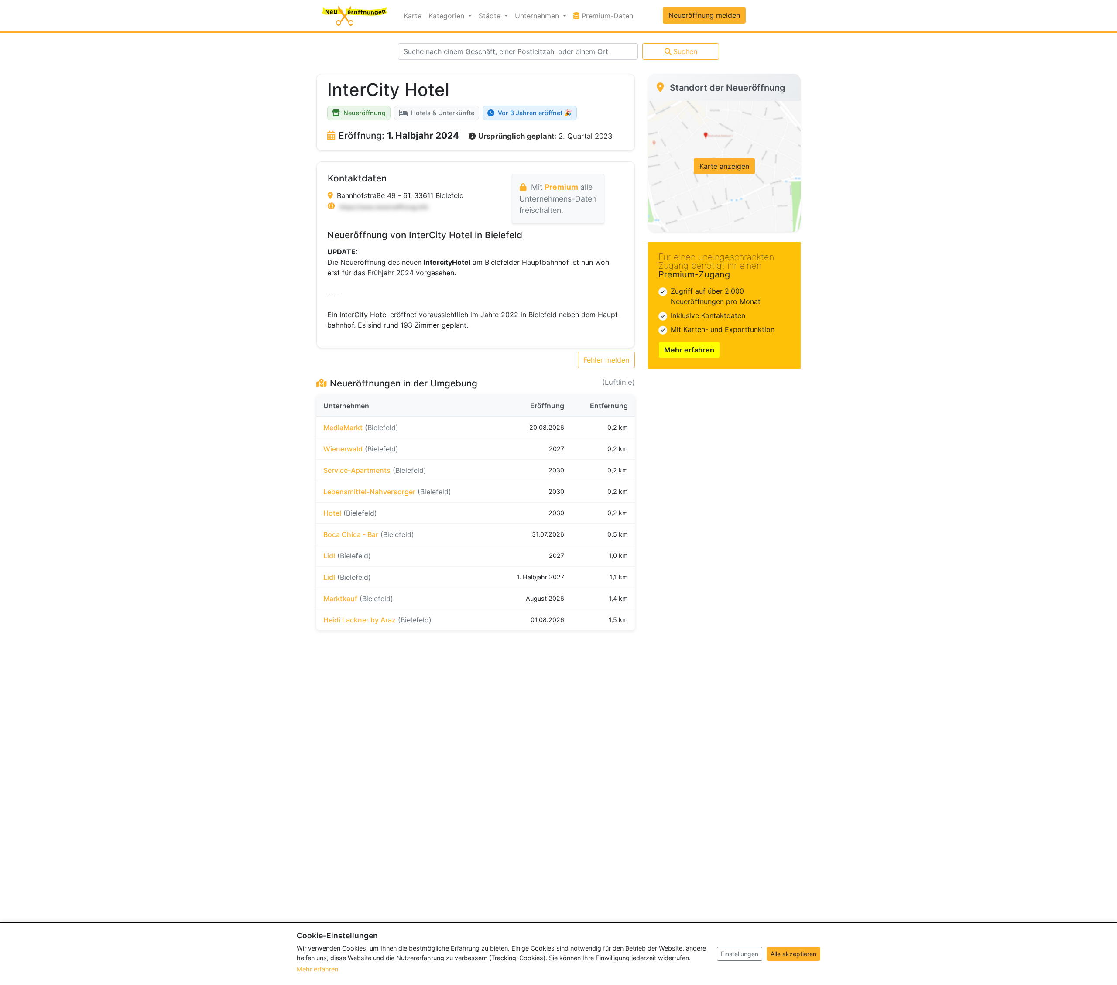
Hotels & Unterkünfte (442, 112)
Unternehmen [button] (538, 15)
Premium (561, 187)
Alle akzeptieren (793, 954)
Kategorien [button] (447, 15)
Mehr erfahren (689, 349)
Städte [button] (491, 15)
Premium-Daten (608, 15)
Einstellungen (739, 954)
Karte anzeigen (724, 166)
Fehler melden (606, 360)
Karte (412, 15)
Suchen (685, 51)
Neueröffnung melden (704, 15)
